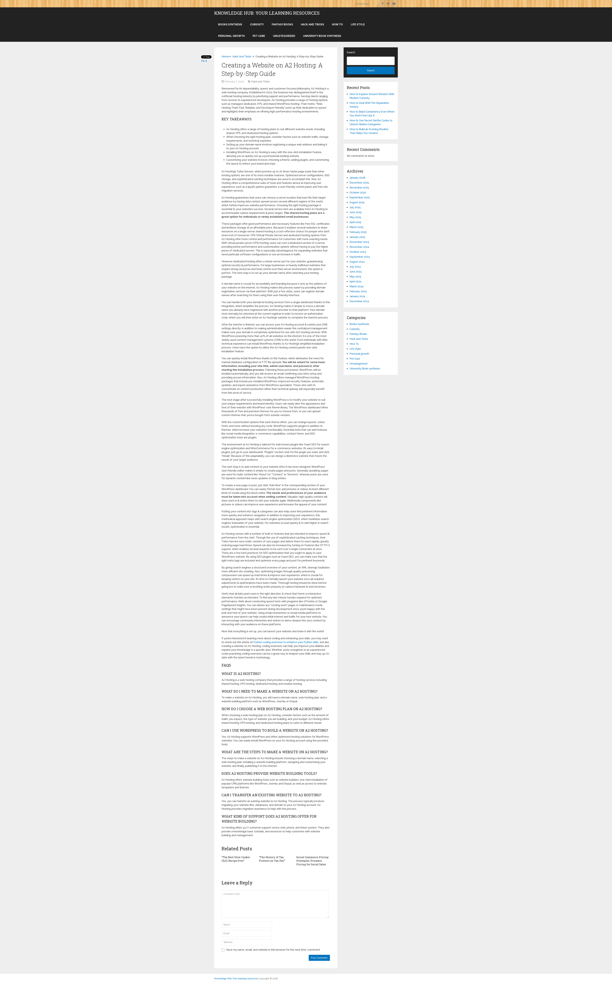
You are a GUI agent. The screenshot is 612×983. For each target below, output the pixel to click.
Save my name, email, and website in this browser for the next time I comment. (273, 949)
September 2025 (360, 197)
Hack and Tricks (312, 24)
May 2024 (355, 276)
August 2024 (357, 261)
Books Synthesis (230, 24)
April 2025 (355, 222)
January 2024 (357, 296)
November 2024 (359, 246)
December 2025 (359, 182)
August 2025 (357, 202)
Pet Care (259, 35)
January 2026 (357, 177)
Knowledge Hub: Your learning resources (267, 13)
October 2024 (358, 251)
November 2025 (359, 187)
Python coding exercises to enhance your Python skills (286, 642)
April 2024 (355, 281)
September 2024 (360, 256)
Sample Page (362, 4)
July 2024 (355, 266)
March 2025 (356, 227)
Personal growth (231, 35)
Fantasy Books (282, 24)
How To (337, 24)
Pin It (204, 61)
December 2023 (359, 301)
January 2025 (357, 237)
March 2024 (357, 286)
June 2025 (356, 212)
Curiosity (257, 24)
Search (351, 52)
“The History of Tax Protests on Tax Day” (272, 858)
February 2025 (358, 232)
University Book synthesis (322, 35)
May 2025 (355, 217)
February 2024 (358, 291)
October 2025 (358, 192)
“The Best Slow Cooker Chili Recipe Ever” (236, 858)
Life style (358, 24)
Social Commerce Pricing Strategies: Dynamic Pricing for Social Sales (312, 860)
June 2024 (356, 271)
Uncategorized (284, 35)
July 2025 (355, 207)
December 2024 (359, 241)
